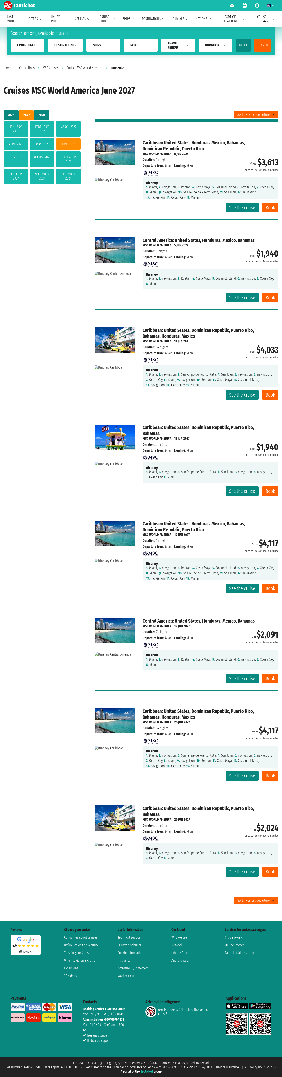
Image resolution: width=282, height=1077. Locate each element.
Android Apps (180, 960)
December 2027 (68, 176)
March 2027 (68, 127)
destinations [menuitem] (151, 19)
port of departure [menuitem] (230, 19)
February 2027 (42, 129)
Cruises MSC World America (84, 68)
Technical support (129, 937)
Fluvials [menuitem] (178, 19)
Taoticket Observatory (239, 953)
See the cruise (242, 208)
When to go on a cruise (79, 960)
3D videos (70, 976)
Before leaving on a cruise (81, 945)
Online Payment (235, 945)
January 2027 (16, 129)
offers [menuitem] (33, 19)
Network (176, 945)
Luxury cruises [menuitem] (55, 19)
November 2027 (42, 176)
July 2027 (16, 157)
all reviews (26, 951)
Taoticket (147, 1071)
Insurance (124, 960)
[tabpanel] (42, 153)
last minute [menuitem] (12, 19)
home (7, 68)
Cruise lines (27, 68)
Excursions (71, 968)
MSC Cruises (50, 68)
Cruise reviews (234, 937)
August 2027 (42, 157)
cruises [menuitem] (80, 19)
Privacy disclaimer (129, 945)
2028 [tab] (41, 115)
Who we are (179, 937)
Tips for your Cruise (77, 953)
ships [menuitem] (126, 19)
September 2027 (68, 159)
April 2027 (16, 144)
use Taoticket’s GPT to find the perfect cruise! (183, 1011)
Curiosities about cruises (80, 937)
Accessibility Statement (133, 968)
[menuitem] (232, 5)
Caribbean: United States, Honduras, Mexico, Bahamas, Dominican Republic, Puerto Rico (194, 146)
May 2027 (42, 144)
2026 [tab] (11, 115)
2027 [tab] (26, 115)
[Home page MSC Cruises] (150, 171)
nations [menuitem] (201, 19)
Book (270, 208)
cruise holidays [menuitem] (261, 19)
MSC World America (157, 154)
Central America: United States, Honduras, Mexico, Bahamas (199, 240)
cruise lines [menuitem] (104, 19)
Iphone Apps (179, 953)
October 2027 (16, 176)
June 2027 (68, 144)
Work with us (126, 976)
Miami (169, 166)
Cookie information (130, 953)
